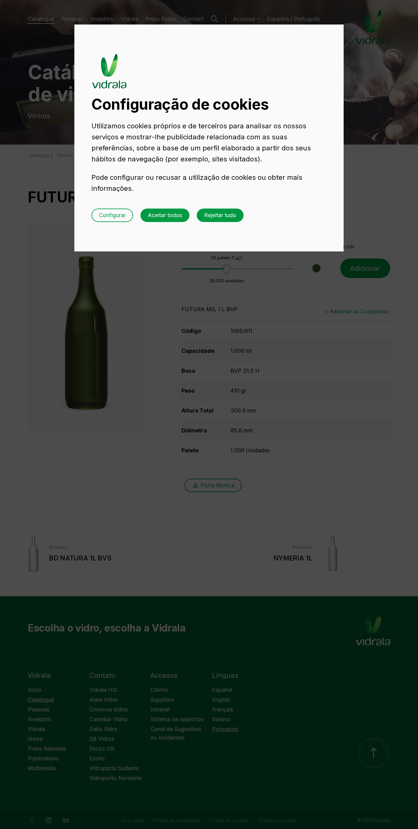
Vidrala (109, 65)
